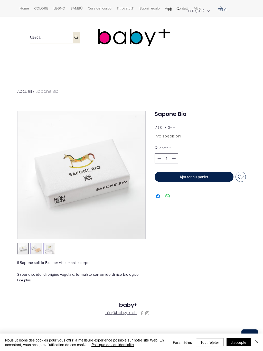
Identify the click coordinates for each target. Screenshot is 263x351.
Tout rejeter (209, 342)
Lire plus (24, 280)
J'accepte (238, 342)
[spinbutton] (166, 158)
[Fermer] (257, 342)
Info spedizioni (168, 136)
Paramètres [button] (182, 342)
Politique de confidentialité (112, 344)
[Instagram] (147, 313)
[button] (199, 11)
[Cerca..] (76, 37)
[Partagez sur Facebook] (158, 196)
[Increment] (174, 158)
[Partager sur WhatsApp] (168, 196)
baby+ (128, 305)
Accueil (24, 91)
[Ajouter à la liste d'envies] (241, 177)
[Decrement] (158, 158)
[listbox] (199, 11)
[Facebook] (141, 313)
